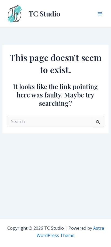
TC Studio (44, 13)
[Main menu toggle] (100, 13)
